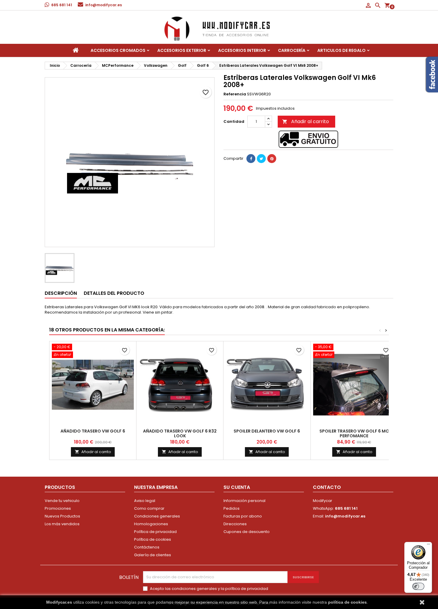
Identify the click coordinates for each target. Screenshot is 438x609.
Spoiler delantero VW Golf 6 (267, 431)
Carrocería (291, 50)
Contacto (327, 487)
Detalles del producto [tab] (114, 293)
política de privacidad (246, 588)
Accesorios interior (242, 50)
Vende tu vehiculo (62, 500)
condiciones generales (194, 588)
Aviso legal (144, 500)
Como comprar (149, 508)
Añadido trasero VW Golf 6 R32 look (180, 433)
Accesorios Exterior (181, 50)
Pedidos (231, 508)
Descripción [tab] (61, 293)
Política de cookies (152, 539)
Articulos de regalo (341, 50)
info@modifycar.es (103, 4)
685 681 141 (61, 4)
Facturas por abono (242, 516)
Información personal (244, 500)
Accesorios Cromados (118, 50)
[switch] (418, 586)
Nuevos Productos (62, 516)
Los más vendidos (62, 524)
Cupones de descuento (246, 531)
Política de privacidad (155, 531)
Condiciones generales (157, 516)
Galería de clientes (152, 555)
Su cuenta (236, 487)
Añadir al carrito (305, 121)
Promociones (58, 508)
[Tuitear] (261, 158)
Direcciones (235, 524)
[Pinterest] (271, 158)
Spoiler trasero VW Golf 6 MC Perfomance (354, 433)
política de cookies (347, 602)
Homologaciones (151, 524)
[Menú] (428, 545)
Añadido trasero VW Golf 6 (92, 431)
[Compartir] (250, 158)
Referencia (234, 94)
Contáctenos (146, 547)
